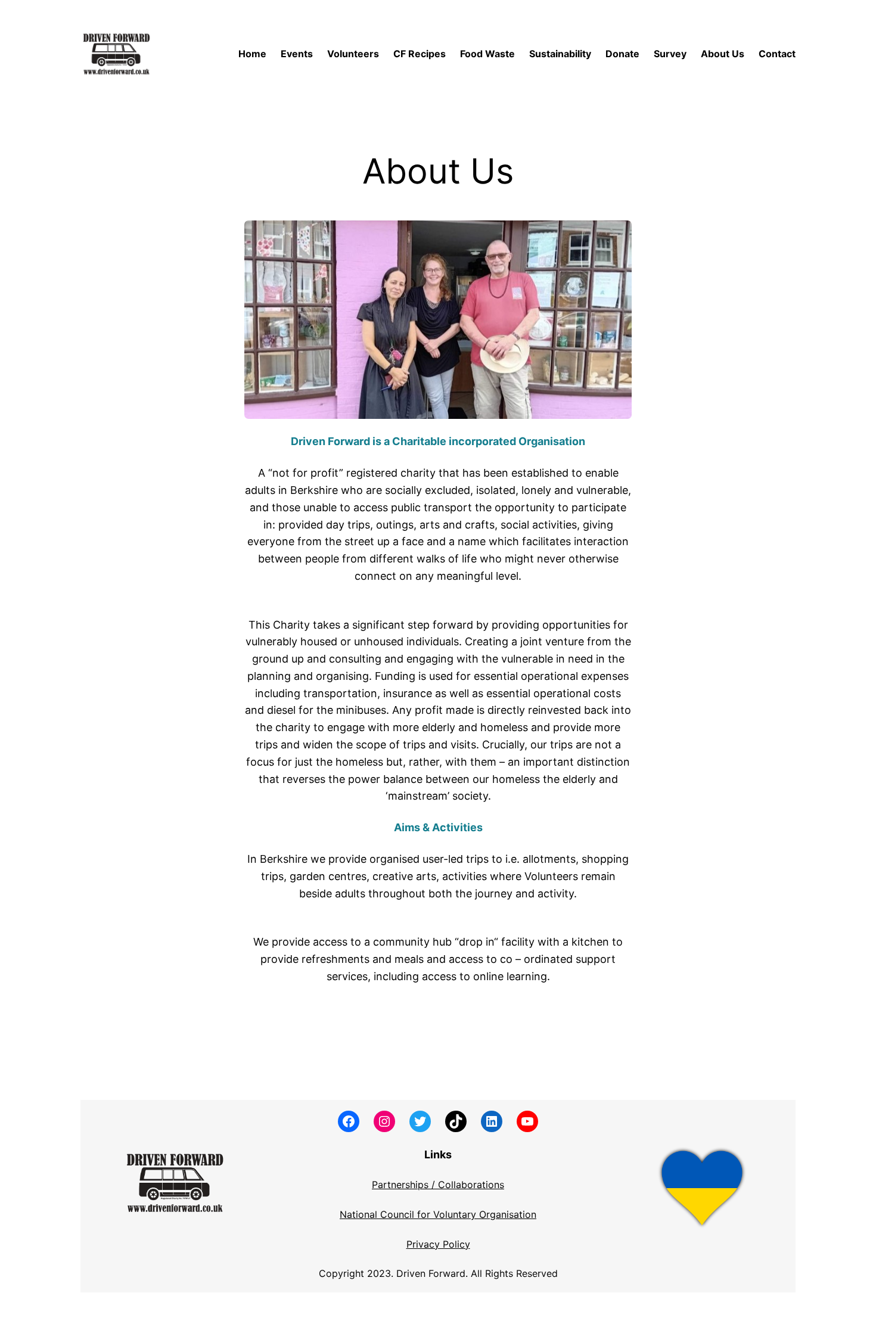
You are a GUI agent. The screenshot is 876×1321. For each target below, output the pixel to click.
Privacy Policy (438, 1244)
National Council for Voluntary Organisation (438, 1214)
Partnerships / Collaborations (438, 1185)
